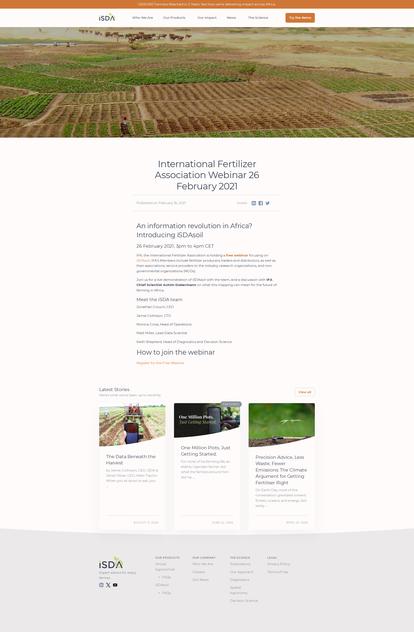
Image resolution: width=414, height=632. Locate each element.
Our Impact (207, 18)
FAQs (166, 577)
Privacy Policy (279, 564)
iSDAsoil (143, 260)
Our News (201, 580)
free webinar (237, 255)
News (232, 18)
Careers (200, 572)
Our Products (175, 18)
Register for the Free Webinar (160, 363)
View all (304, 392)
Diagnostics (240, 580)
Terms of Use (278, 572)
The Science (258, 18)
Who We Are (142, 18)
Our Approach (242, 572)
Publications (241, 564)
